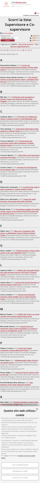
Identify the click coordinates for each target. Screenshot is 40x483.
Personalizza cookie (20, 471)
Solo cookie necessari (20, 465)
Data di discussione (26, 44)
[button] (8, 40)
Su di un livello (7, 33)
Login (38, 13)
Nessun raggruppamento (20, 46)
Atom (37, 36)
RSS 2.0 (36, 40)
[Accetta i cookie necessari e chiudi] (37, 409)
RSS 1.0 (36, 38)
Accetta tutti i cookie (20, 478)
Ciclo (36, 44)
